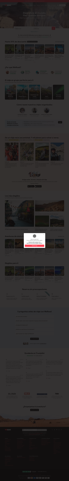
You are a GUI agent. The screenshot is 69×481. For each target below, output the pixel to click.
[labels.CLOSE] (44, 235)
